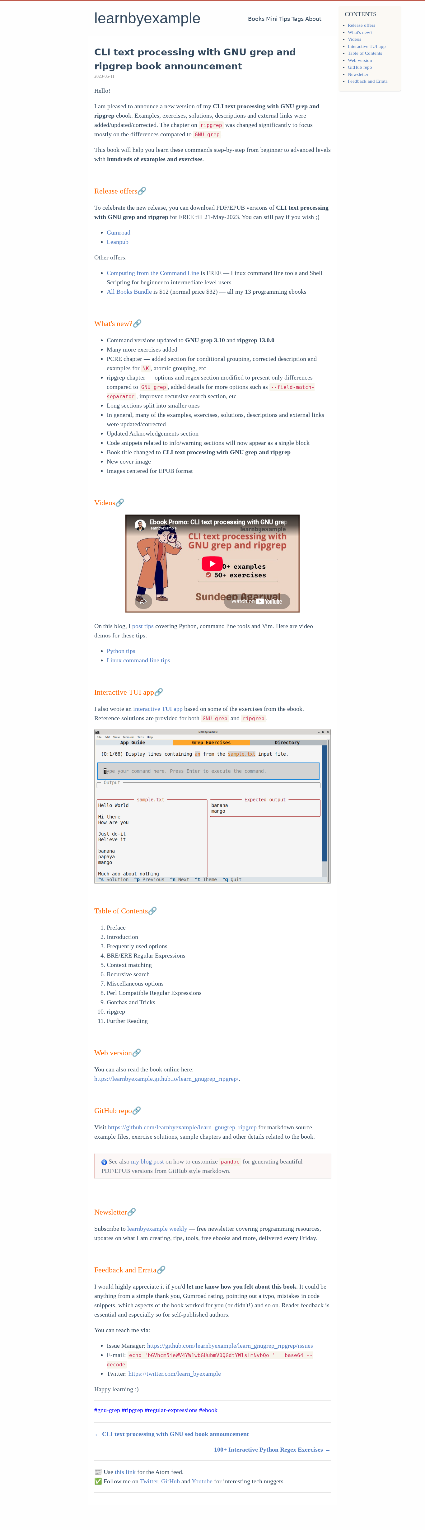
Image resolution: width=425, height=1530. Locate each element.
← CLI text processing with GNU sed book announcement (171, 1433)
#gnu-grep (107, 1409)
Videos (354, 39)
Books (256, 19)
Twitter (149, 1481)
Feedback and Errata (368, 81)
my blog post (147, 1161)
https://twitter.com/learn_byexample (174, 1373)
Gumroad (118, 232)
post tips (143, 626)
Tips (284, 19)
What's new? (360, 32)
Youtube (202, 1481)
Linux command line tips (138, 660)
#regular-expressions (171, 1409)
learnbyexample (147, 18)
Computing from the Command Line (153, 272)
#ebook (208, 1409)
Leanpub (117, 241)
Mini (272, 19)
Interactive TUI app (367, 46)
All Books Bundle (129, 291)
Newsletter (358, 74)
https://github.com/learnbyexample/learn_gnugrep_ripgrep (182, 1127)
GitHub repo (360, 67)
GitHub (170, 1481)
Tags (298, 19)
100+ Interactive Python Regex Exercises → (272, 1449)
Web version (360, 60)
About (313, 19)
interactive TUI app (158, 708)
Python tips (121, 650)
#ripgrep (132, 1409)
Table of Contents (365, 53)
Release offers (361, 25)
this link (125, 1471)
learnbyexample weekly (157, 1228)
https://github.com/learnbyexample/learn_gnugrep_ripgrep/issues (230, 1345)
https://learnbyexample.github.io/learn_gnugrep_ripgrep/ (166, 1078)
